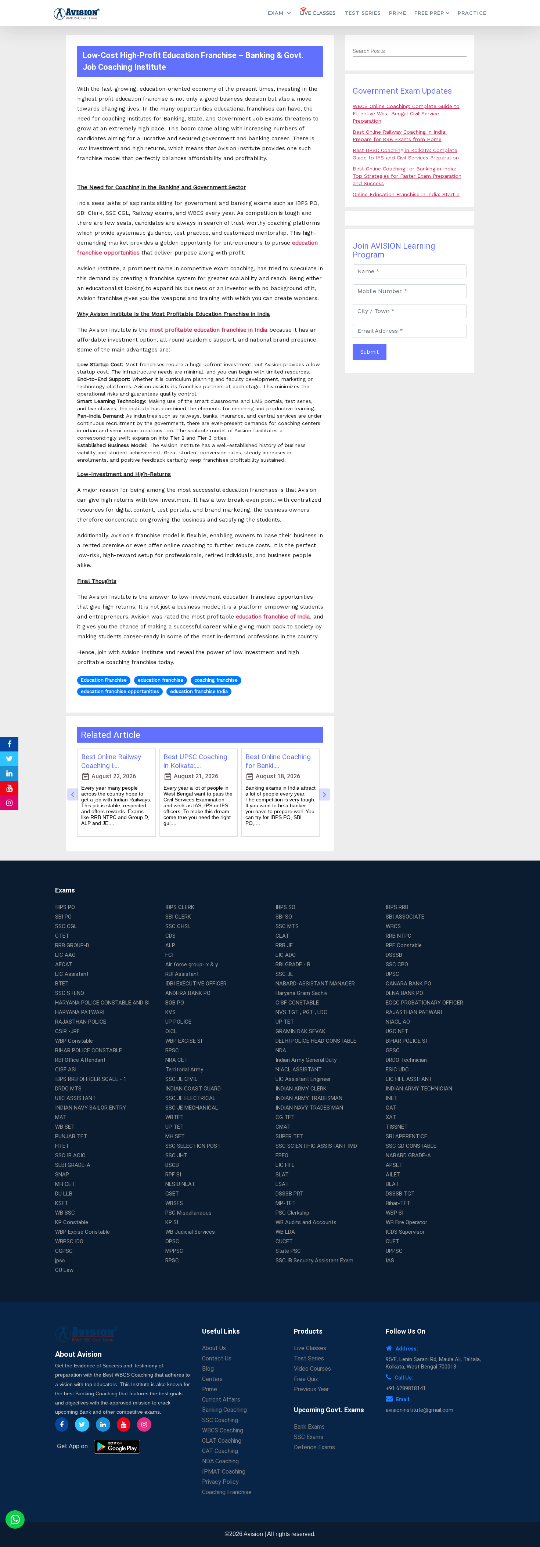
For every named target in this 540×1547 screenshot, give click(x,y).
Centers (212, 1378)
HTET (62, 1146)
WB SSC (65, 1212)
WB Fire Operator (406, 1222)
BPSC (172, 1050)
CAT (391, 1107)
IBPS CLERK (179, 907)
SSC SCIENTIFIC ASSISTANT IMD (316, 1146)
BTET (62, 983)
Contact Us (216, 1358)
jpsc (60, 1260)
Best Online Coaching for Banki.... (278, 761)
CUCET (284, 1241)
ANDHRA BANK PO (187, 993)
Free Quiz (306, 1378)
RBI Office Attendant (80, 1060)
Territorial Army (184, 1069)
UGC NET (397, 1031)
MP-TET (286, 1203)
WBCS (393, 926)
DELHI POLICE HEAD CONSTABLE (316, 1041)
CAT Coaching (220, 1450)
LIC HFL (285, 1165)
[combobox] (410, 51)
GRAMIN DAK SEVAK (300, 1031)
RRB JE (284, 945)
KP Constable (71, 1222)
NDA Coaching (220, 1461)
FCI (169, 955)
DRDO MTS (68, 1088)
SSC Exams (308, 1437)
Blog (208, 1368)
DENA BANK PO (404, 993)
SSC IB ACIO (70, 1155)
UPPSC (394, 1251)
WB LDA (285, 1232)
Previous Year (311, 1389)
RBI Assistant (182, 974)
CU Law (64, 1270)
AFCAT (63, 964)
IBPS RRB (397, 907)
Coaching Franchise (227, 1492)
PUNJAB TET (71, 1136)
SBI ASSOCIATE (405, 916)
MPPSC (174, 1251)
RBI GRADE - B (293, 964)
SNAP (62, 1174)
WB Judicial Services (190, 1232)
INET (391, 1098)
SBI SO (284, 916)
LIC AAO (65, 955)
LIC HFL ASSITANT (409, 1079)
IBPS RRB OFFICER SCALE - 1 (90, 1079)
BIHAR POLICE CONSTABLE (88, 1050)
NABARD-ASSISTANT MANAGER (315, 983)
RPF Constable (404, 945)
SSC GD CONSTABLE (411, 1146)
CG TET (285, 1117)
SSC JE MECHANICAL (191, 1107)
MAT (60, 1117)
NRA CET (176, 1060)
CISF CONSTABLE (297, 1002)
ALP (170, 945)
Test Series (363, 13)
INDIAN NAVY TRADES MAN (309, 1107)
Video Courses (312, 1368)
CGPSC (64, 1251)
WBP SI (394, 1212)
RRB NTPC (398, 936)
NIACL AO (398, 1021)
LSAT (282, 1184)
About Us (214, 1348)
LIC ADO (286, 955)
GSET (172, 1193)
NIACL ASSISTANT (299, 1069)
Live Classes (310, 1348)
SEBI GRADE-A (72, 1165)
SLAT (282, 1174)
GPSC (393, 1050)
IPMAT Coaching (223, 1471)
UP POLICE (178, 1021)
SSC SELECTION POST (193, 1146)
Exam (276, 13)
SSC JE (284, 974)
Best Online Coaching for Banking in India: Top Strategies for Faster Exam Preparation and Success (407, 176)
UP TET (285, 1021)
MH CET (65, 1184)
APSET (394, 1165)
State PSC (288, 1251)
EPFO (282, 1155)
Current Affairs (221, 1399)
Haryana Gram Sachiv (301, 993)
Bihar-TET (398, 1203)
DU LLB (63, 1193)
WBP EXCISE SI (183, 1041)
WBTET (174, 1117)
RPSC (172, 1260)
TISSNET (397, 1127)
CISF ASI (65, 1069)
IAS (390, 1260)
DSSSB (394, 955)
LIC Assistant (72, 974)
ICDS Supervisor (405, 1232)
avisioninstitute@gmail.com (419, 1410)
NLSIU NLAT (180, 1184)
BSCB (172, 1165)
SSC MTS (287, 926)
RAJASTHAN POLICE (80, 1021)
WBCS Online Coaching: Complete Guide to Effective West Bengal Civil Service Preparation (406, 113)
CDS (170, 936)
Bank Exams (309, 1426)
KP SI (171, 1222)
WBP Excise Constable (82, 1232)
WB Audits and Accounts (306, 1222)
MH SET (175, 1136)
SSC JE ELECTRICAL (190, 1098)
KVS (170, 1012)
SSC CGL (66, 926)
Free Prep (429, 13)
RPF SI (173, 1174)
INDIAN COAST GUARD (193, 1088)
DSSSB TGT (400, 1193)
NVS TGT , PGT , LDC (301, 1012)
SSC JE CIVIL (181, 1079)
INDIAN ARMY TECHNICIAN (419, 1088)
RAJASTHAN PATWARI (414, 1012)
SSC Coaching (220, 1420)
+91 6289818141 (406, 1388)
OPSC (172, 1241)
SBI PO (63, 916)
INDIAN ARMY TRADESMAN (309, 1098)
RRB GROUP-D (72, 945)
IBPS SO (285, 907)
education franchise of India (273, 616)
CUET (392, 1241)
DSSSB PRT (289, 1193)
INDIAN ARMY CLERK (301, 1088)
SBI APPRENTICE (406, 1136)
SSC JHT (176, 1155)
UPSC (392, 974)
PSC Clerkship (292, 1212)
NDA (281, 1050)
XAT (391, 1117)
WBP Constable (74, 1041)
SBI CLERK (178, 916)
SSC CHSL (178, 926)
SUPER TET (289, 1136)
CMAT (283, 1127)
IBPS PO (65, 907)
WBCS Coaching (222, 1430)
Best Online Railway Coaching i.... (111, 761)
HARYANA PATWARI (79, 1012)
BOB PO (174, 1002)
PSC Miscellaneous (188, 1212)
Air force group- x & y (191, 964)
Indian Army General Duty (306, 1060)
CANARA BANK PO (408, 983)
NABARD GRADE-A (408, 1155)
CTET (62, 936)
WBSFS (174, 1203)
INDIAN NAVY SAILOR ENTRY (90, 1107)
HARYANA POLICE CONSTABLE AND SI (102, 1002)
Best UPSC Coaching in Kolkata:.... (195, 761)
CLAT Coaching (221, 1440)
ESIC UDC (397, 1069)
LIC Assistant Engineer (303, 1079)
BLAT (392, 1184)
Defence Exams (314, 1447)
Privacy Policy (220, 1481)
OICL (171, 1031)
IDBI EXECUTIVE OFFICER (196, 983)
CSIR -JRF (67, 1031)
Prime (397, 13)
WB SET (65, 1127)
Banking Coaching (224, 1409)
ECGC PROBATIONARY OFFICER (424, 1002)
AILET (393, 1174)
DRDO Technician (406, 1060)
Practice (472, 13)
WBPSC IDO (69, 1241)
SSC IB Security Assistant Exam (314, 1260)
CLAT (282, 936)
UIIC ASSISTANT (75, 1098)
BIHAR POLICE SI (406, 1041)
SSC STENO (69, 993)
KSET (61, 1203)
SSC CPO (397, 964)
